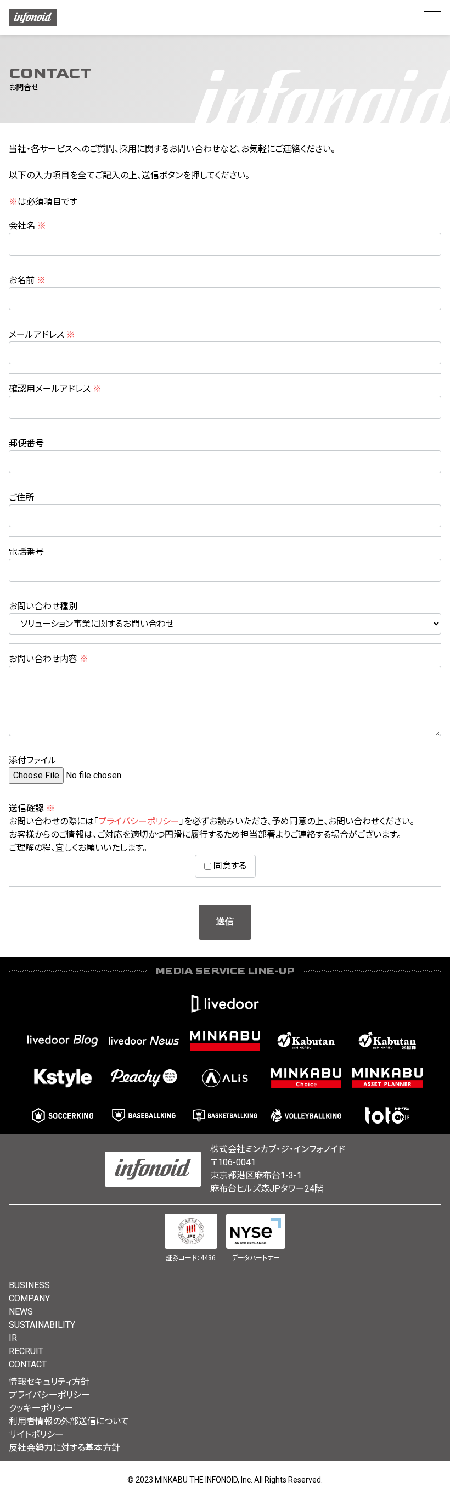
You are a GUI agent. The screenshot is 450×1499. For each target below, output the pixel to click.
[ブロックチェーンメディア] (225, 1078)
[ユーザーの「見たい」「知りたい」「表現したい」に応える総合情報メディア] (225, 1003)
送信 (225, 922)
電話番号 (26, 552)
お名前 (27, 280)
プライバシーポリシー (138, 821)
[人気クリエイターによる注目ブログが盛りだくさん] (62, 1041)
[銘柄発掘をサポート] (306, 1041)
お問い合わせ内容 (48, 659)
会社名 (27, 226)
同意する (228, 866)
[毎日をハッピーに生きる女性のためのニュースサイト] (144, 1078)
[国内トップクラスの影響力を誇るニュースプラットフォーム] (144, 1041)
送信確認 (32, 808)
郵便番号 (26, 443)
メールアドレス (42, 334)
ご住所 (21, 497)
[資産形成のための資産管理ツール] (387, 1078)
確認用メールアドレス (55, 389)
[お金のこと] (306, 1078)
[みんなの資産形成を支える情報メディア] (225, 1041)
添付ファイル (33, 760)
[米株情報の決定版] (387, 1041)
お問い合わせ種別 (43, 606)
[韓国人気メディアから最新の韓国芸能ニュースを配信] (62, 1078)
